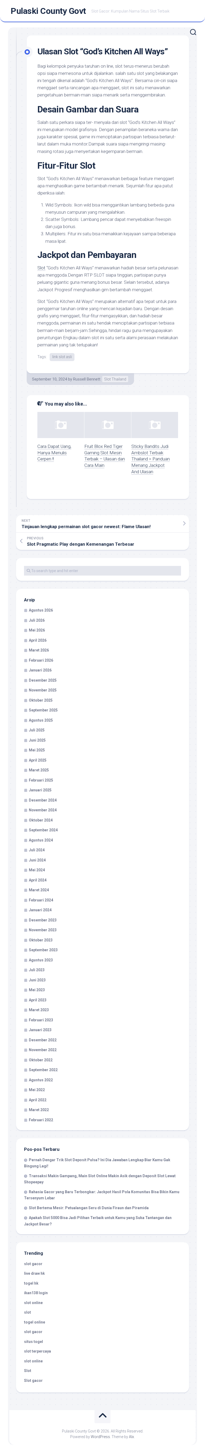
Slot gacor (33, 1380)
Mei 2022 (37, 1090)
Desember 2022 (43, 1040)
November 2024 (43, 810)
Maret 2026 (39, 650)
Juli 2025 (37, 730)
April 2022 (37, 1100)
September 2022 (43, 1070)
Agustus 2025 (41, 720)
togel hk (31, 1283)
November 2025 (43, 690)
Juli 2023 (37, 970)
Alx (131, 1437)
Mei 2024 (37, 870)
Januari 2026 (40, 670)
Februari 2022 (41, 1120)
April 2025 (37, 760)
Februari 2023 (41, 1020)
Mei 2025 (37, 750)
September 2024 (43, 830)
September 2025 (43, 710)
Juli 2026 (37, 620)
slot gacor (33, 1264)
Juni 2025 (37, 740)
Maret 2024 (39, 890)
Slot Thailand (115, 379)
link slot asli (62, 357)
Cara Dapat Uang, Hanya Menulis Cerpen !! (54, 453)
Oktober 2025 (41, 700)
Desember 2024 (43, 800)
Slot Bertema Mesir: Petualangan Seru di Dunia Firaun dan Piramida (89, 1208)
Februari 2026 (41, 660)
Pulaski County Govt (48, 11)
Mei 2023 (37, 990)
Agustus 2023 (41, 960)
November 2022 (43, 1050)
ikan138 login (36, 1293)
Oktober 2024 (41, 820)
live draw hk (34, 1273)
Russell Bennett (86, 379)
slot (27, 1312)
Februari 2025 (41, 780)
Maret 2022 (39, 1110)
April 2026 (37, 640)
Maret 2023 (39, 1010)
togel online (34, 1322)
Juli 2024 (37, 850)
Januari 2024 (40, 910)
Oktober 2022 (41, 1060)
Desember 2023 (43, 920)
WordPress (100, 1437)
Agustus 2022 (41, 1080)
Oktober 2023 (41, 940)
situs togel (33, 1341)
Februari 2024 (41, 900)
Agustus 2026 (41, 610)
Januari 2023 (40, 1030)
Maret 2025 (39, 770)
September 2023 (43, 950)
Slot (41, 267)
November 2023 (43, 930)
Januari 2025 (40, 790)
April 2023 (37, 1000)
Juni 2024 (37, 860)
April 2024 (37, 880)
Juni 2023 (37, 980)
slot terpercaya (37, 1351)
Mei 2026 (37, 630)
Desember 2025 (43, 680)
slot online (33, 1303)
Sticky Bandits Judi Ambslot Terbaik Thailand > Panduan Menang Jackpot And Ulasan (150, 459)
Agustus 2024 (41, 840)
